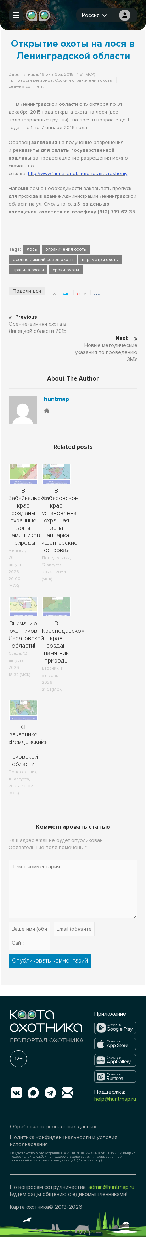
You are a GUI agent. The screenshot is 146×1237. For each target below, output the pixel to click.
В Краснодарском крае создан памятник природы (63, 642)
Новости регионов (33, 80)
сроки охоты (65, 270)
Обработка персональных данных (53, 1126)
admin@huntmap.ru (111, 1187)
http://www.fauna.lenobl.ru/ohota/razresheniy (77, 173)
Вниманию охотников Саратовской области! (26, 634)
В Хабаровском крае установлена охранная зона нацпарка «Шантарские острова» (60, 520)
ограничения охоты (66, 249)
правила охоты (28, 270)
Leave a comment (26, 86)
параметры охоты (100, 259)
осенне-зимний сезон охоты (43, 259)
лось (32, 249)
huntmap (56, 399)
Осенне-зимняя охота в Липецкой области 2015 (38, 324)
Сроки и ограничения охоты (84, 80)
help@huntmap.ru (115, 1099)
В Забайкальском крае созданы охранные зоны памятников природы (29, 517)
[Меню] (16, 15)
